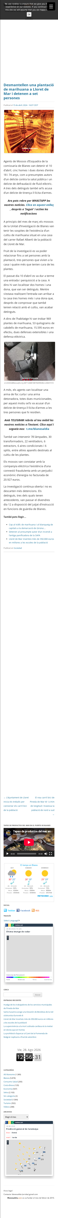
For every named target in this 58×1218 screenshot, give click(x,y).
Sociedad (18, 548)
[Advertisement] (29, 52)
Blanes (6, 1078)
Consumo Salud (11, 1081)
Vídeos (7, 1106)
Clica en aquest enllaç (40, 205)
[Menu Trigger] (51, 6)
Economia (8, 1088)
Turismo (7, 1103)
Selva (6, 1092)
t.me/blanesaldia (37, 429)
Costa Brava (9, 1085)
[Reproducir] (7, 853)
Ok (29, 14)
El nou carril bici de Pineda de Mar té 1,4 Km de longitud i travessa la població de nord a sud (42, 806)
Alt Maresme (9, 1074)
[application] (29, 842)
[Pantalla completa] (50, 853)
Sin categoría (9, 1096)
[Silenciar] (45, 853)
